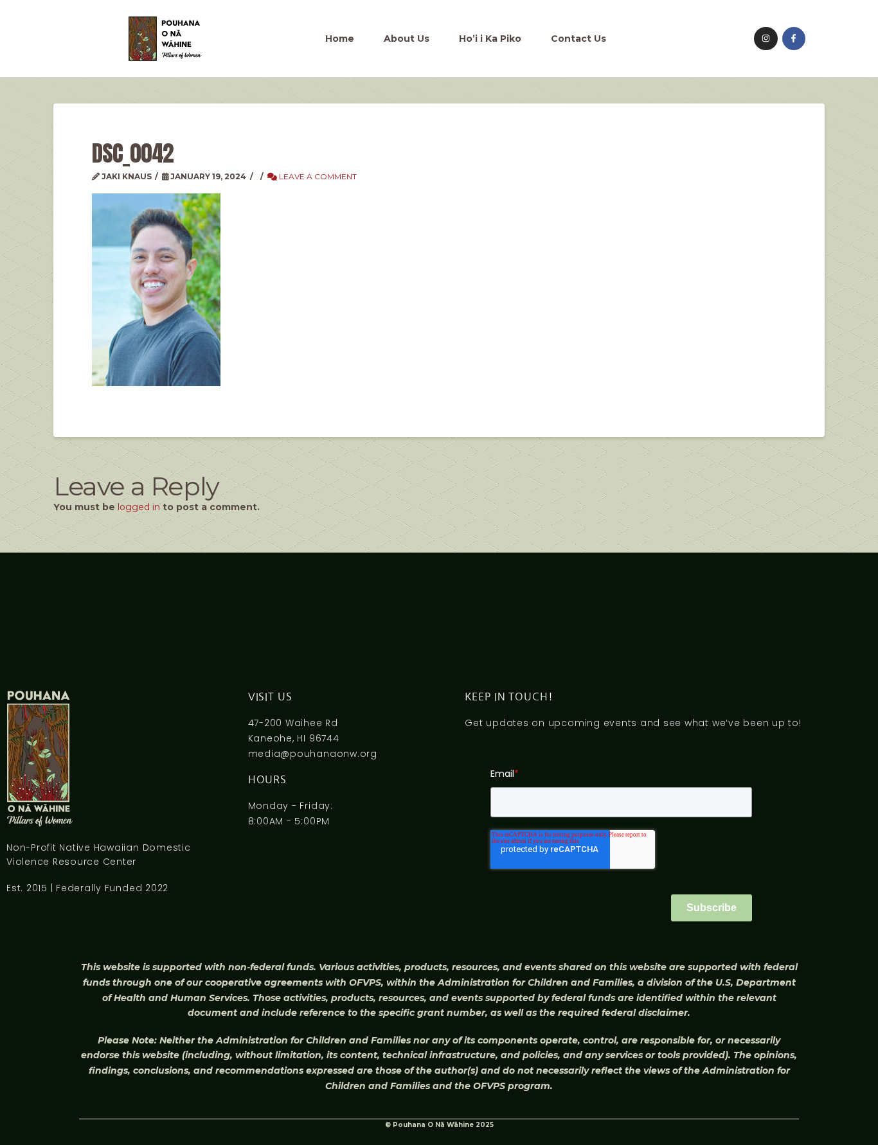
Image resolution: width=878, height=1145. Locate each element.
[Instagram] (765, 38)
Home (339, 38)
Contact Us (578, 38)
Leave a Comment (317, 176)
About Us (406, 38)
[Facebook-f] (793, 38)
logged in (139, 507)
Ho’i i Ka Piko (490, 38)
